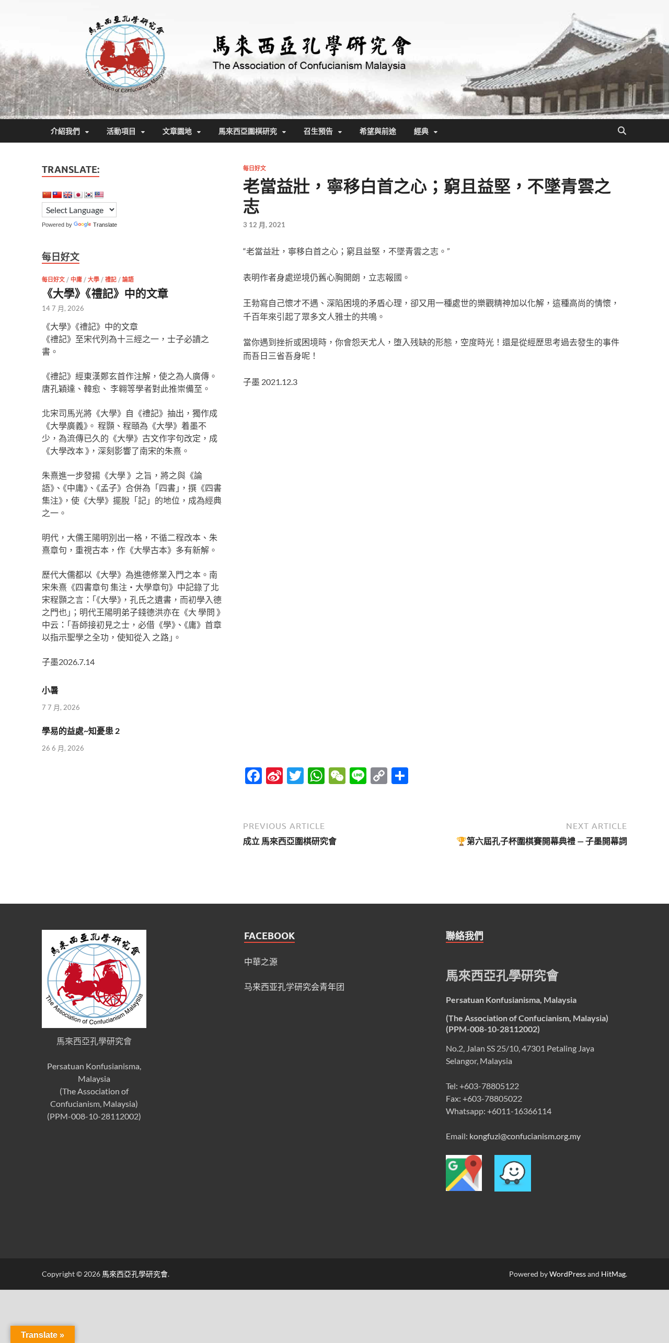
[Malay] (98, 195)
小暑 (50, 690)
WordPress (567, 1273)
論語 (128, 279)
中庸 (76, 279)
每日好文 (254, 168)
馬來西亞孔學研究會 (135, 1273)
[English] (67, 195)
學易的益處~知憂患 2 (81, 730)
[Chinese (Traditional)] (57, 195)
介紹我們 (65, 131)
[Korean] (88, 195)
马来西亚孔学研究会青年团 (294, 986)
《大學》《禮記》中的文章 (105, 292)
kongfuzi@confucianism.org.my (525, 1136)
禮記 (111, 279)
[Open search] (622, 131)
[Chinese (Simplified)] (46, 195)
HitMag (613, 1273)
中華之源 (261, 961)
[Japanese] (78, 195)
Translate (105, 224)
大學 (93, 279)
